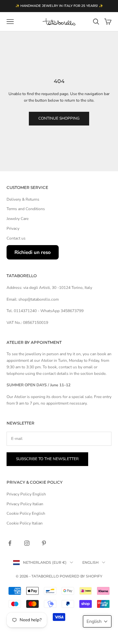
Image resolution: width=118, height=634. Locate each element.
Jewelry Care (18, 218)
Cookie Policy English (26, 513)
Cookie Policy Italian (25, 523)
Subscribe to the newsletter (47, 458)
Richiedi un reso (32, 252)
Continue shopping (59, 118)
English (90, 562)
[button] (97, 621)
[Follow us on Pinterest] (44, 543)
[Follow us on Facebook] (10, 543)
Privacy (13, 228)
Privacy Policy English (26, 494)
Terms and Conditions (26, 208)
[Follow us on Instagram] (27, 543)
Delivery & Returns (23, 199)
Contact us (16, 238)
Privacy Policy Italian (25, 504)
